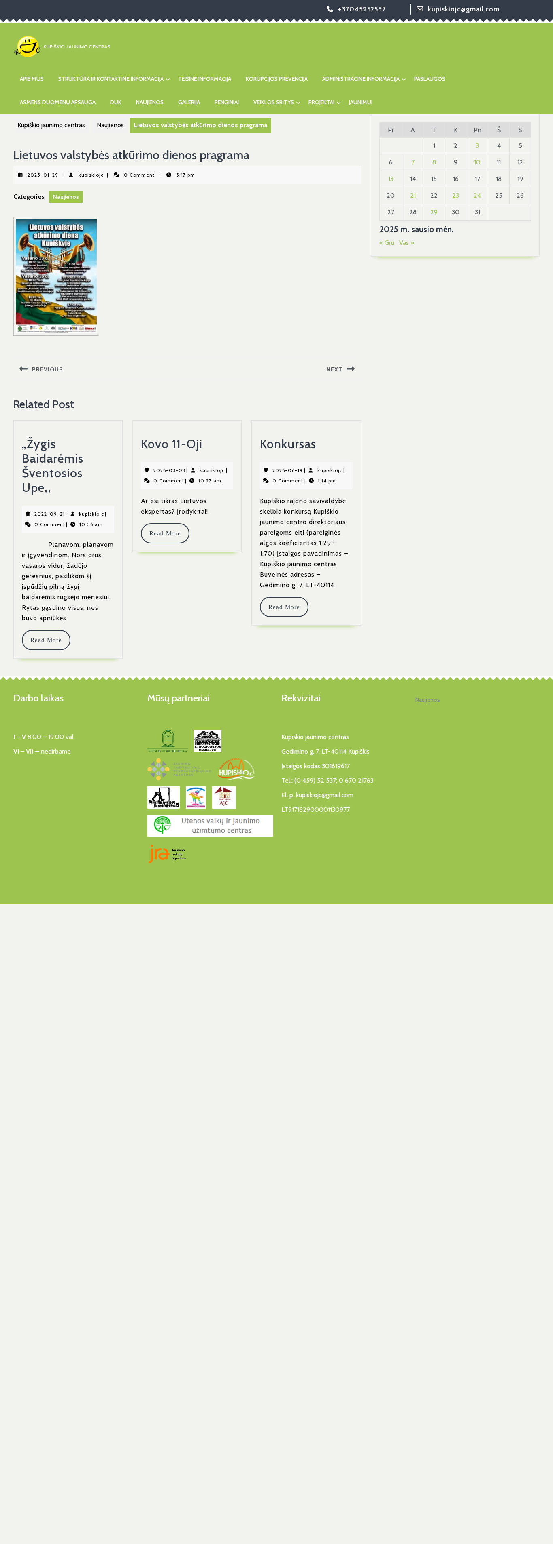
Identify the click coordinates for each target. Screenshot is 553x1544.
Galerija (189, 102)
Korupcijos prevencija (277, 78)
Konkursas (288, 443)
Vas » (406, 242)
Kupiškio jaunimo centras (51, 125)
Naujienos (150, 102)
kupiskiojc (91, 175)
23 (455, 195)
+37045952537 (362, 9)
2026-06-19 (287, 470)
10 (477, 162)
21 (413, 195)
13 (390, 179)
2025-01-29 (43, 175)
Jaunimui (360, 102)
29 (434, 212)
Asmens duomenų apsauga (58, 102)
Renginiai (227, 102)
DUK (115, 102)
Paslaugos (429, 78)
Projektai (321, 102)
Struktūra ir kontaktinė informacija (111, 78)
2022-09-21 (49, 514)
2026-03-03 (169, 470)
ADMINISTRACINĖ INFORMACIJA (361, 78)
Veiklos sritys (273, 102)
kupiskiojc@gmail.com (464, 9)
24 (477, 195)
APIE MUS (32, 78)
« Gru (386, 242)
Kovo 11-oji (171, 443)
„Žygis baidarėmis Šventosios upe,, (52, 465)
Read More (50, 640)
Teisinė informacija (204, 78)
